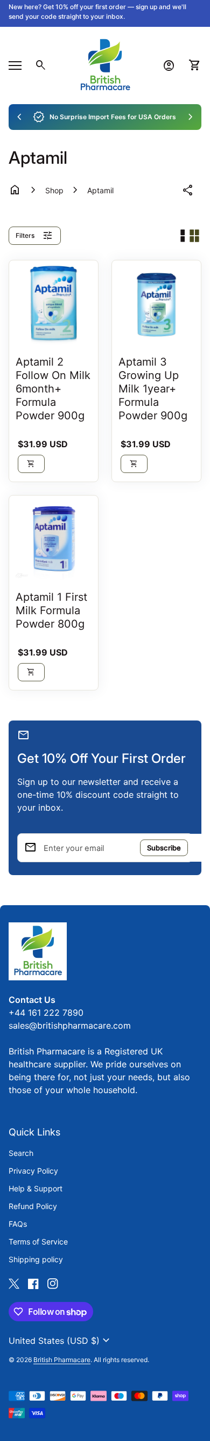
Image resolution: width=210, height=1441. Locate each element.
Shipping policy (36, 1259)
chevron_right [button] (190, 117)
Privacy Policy (33, 1170)
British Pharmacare (61, 1360)
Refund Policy (33, 1206)
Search (21, 1153)
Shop (54, 190)
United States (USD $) (61, 1340)
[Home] (105, 64)
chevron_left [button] (19, 117)
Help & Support (35, 1188)
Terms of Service (38, 1241)
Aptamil (100, 190)
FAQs (18, 1223)
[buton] (61, 1340)
